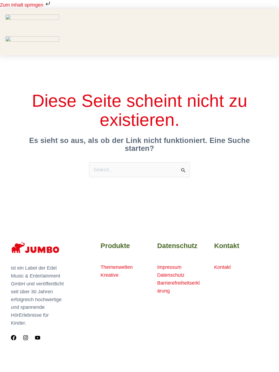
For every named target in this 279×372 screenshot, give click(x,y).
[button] (172, 34)
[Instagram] (25, 337)
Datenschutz (170, 275)
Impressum (169, 267)
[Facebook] (13, 337)
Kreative (110, 275)
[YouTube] (37, 337)
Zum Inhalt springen (22, 5)
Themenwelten (117, 267)
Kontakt (222, 267)
